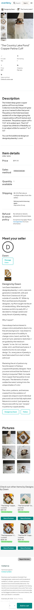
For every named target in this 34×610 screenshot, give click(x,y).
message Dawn (18, 222)
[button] (16, 3)
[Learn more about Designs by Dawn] (8, 275)
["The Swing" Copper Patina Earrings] (8, 507)
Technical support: (7, 571)
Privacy (20, 598)
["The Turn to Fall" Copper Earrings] (25, 507)
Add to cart (24, 606)
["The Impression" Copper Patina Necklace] (8, 536)
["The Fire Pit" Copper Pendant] (25, 536)
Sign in (26, 3)
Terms (16, 598)
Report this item (24, 559)
